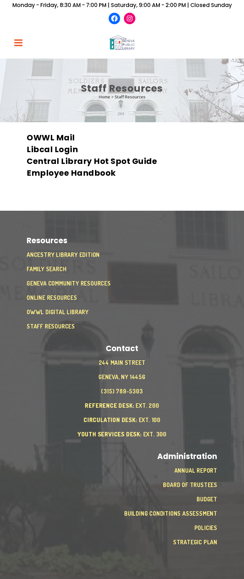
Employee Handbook (71, 173)
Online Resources (52, 297)
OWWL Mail (51, 137)
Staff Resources (51, 326)
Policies (205, 527)
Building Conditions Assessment (170, 513)
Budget (207, 499)
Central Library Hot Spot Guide (92, 161)
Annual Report (195, 470)
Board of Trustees (190, 484)
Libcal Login (52, 149)
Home (104, 97)
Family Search (46, 268)
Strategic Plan (195, 542)
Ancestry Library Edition (63, 254)
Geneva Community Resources (69, 283)
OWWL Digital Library (58, 311)
